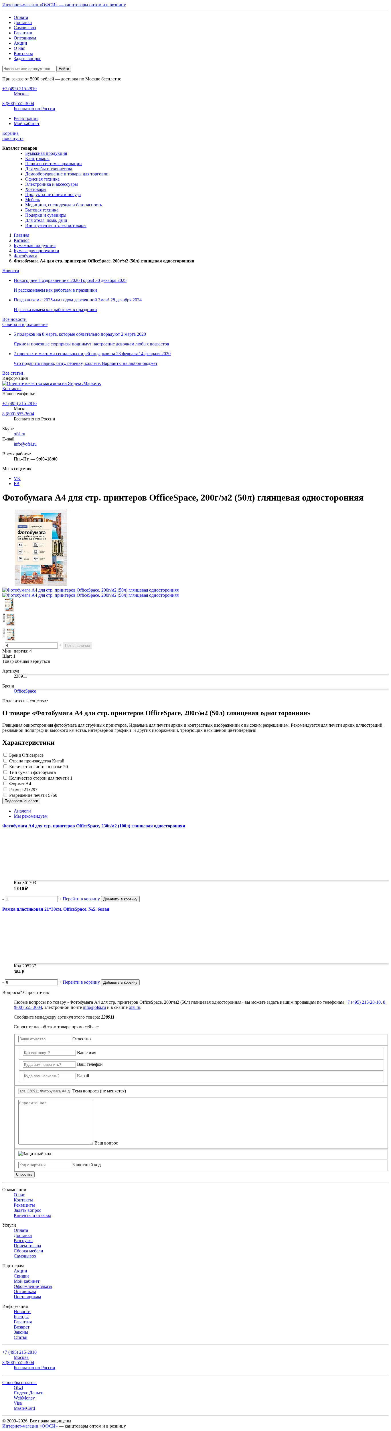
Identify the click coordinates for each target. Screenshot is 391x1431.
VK (17, 478)
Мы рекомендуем (31, 816)
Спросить (24, 1174)
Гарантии (23, 32)
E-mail (83, 1075)
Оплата (21, 17)
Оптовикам (25, 37)
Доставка (23, 22)
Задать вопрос (27, 58)
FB (16, 483)
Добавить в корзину (120, 899)
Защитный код (86, 1164)
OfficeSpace (25, 691)
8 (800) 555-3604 (18, 413)
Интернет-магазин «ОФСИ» (30, 1426)
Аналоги (22, 811)
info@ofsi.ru (25, 444)
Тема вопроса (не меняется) (99, 1090)
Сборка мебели (28, 1250)
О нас (19, 48)
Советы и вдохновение (25, 324)
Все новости (14, 319)
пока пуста (12, 136)
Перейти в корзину (81, 898)
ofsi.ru (19, 433)
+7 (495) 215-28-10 (363, 1002)
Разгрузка (23, 1240)
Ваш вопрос (106, 1143)
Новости (10, 270)
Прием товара (27, 1245)
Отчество (81, 1038)
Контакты (23, 53)
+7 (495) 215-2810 (19, 403)
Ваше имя (86, 1052)
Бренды (21, 1316)
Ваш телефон (90, 1064)
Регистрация (26, 118)
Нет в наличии (77, 645)
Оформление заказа (33, 1286)
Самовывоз (25, 27)
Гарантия (23, 1321)
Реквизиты (24, 1205)
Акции (20, 43)
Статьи (20, 1337)
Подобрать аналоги (21, 801)
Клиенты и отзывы (32, 1215)
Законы (21, 1332)
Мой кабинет (27, 123)
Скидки (21, 1276)
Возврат (21, 1327)
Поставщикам (27, 1296)
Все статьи (12, 373)
